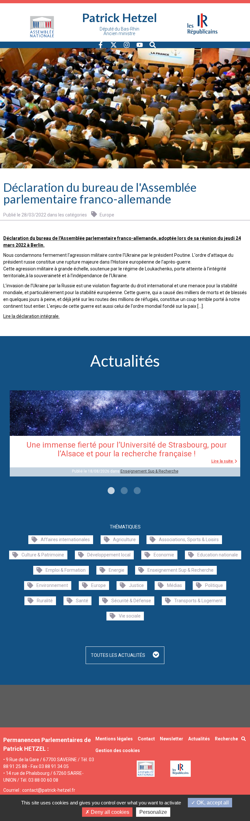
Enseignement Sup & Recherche (149, 471)
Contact (146, 738)
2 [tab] (123, 491)
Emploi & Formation (66, 570)
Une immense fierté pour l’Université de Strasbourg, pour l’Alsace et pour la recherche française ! (126, 449)
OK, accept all (212, 802)
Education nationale (217, 554)
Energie (116, 570)
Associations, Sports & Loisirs (189, 539)
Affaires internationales (65, 539)
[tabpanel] (125, 433)
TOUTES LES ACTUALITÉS (118, 655)
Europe (106, 214)
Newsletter (171, 738)
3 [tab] (136, 491)
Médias (174, 585)
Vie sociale (130, 616)
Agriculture (124, 539)
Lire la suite (222, 461)
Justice (136, 585)
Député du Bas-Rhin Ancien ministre (119, 31)
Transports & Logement (198, 600)
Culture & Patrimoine (42, 554)
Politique (214, 585)
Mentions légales (114, 738)
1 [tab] (110, 491)
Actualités (199, 738)
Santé (82, 600)
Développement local (109, 554)
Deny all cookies (109, 812)
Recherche (226, 738)
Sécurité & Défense (131, 600)
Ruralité (45, 600)
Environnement (52, 585)
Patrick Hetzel (119, 17)
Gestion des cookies (117, 750)
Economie (164, 554)
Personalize (153, 812)
